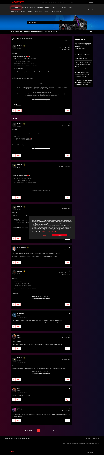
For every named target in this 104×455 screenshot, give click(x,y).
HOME (12, 439)
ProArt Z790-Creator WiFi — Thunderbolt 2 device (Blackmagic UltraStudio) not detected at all (83, 54)
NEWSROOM (17, 439)
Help (88, 9)
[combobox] (52, 22)
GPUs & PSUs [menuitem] (22, 11)
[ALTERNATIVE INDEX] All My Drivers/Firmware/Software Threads (41, 100)
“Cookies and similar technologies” (49, 231)
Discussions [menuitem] (39, 7)
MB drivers (18, 104)
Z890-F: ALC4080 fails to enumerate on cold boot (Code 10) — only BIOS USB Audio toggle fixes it (83, 45)
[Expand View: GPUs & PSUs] (26, 12)
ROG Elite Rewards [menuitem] (55, 11)
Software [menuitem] (31, 7)
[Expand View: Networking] (49, 12)
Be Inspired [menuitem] (16, 7)
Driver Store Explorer (32, 88)
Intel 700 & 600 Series (80, 58)
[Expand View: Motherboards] (17, 12)
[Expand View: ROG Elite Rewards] (60, 12)
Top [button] (13, 451)
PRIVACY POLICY (75, 443)
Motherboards (26, 31)
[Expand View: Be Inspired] (20, 7)
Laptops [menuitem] (54, 7)
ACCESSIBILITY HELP (25, 439)
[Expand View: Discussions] (42, 8)
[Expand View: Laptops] (56, 8)
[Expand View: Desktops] (50, 8)
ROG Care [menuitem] (24, 7)
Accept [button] (60, 235)
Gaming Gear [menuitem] (38, 11)
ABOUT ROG (7, 439)
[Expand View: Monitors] (33, 12)
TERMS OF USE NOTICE (67, 443)
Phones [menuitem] (70, 7)
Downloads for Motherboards (37, 31)
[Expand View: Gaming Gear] (41, 12)
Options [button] (90, 31)
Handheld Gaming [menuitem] (62, 7)
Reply (67, 110)
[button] (13, 110)
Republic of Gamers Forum (16, 31)
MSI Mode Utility (28, 95)
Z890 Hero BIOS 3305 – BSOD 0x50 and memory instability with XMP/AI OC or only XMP (83, 64)
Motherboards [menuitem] (13, 11)
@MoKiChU (18, 320)
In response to (22, 317)
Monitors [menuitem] (30, 11)
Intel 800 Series (79, 48)
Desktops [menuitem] (47, 7)
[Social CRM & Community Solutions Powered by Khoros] (90, 452)
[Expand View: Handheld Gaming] (67, 8)
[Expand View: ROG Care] (27, 8)
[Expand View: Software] (34, 8)
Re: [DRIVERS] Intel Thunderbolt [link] (51, 31)
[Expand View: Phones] (73, 8)
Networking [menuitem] (46, 11)
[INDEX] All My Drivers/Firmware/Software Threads (41, 99)
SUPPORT (71, 2)
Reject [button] (44, 235)
